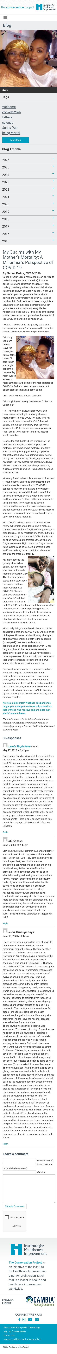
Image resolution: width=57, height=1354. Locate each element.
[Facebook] (19, 1319)
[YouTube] (30, 1319)
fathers (7, 117)
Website (41, 1172)
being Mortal (11, 133)
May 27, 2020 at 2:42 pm (16, 750)
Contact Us (9, 1335)
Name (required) (45, 1160)
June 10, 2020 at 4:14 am (16, 936)
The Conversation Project (17, 7)
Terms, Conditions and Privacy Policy (22, 1339)
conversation (11, 112)
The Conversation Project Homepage (22, 1327)
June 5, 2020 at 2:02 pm (15, 845)
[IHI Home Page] (46, 7)
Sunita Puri (9, 127)
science (7, 122)
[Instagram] (24, 1319)
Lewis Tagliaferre (19, 746)
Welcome (9, 107)
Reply (5, 832)
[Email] (37, 1319)
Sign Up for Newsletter (15, 1331)
